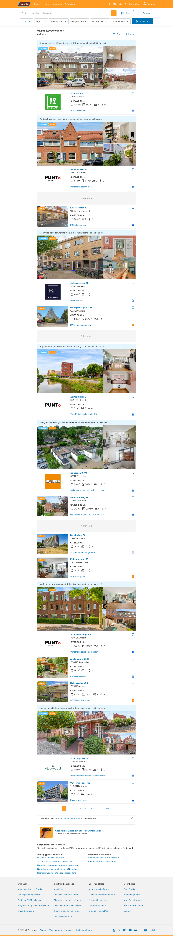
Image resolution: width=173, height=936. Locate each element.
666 (108, 808)
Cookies (68, 930)
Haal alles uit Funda (63, 916)
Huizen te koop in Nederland (50, 857)
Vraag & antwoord (26, 911)
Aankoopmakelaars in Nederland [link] (103, 857)
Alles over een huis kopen (66, 894)
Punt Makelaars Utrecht (81, 186)
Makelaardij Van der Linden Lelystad (87, 490)
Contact (127, 911)
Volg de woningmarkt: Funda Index (34, 905)
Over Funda (129, 889)
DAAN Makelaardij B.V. (81, 325)
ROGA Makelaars (78, 110)
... (102, 808)
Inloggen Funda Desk (99, 911)
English (152, 930)
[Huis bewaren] (132, 93)
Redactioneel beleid (133, 905)
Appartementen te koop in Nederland (55, 861)
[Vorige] (55, 808)
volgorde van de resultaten (70, 818)
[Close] (131, 818)
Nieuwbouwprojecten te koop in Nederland (57, 869)
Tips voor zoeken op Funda (66, 911)
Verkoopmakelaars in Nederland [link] (103, 861)
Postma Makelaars (78, 800)
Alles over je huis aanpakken (67, 905)
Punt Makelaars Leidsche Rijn (84, 414)
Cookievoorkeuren (84, 930)
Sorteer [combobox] (126, 34)
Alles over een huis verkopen (67, 900)
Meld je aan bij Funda (99, 889)
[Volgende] (117, 808)
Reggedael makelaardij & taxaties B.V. (88, 775)
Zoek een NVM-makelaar (29, 900)
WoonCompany (77, 576)
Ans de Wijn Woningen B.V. (83, 552)
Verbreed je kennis (98, 905)
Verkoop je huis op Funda (30, 889)
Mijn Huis (58, 889)
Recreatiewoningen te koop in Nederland (56, 873)
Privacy (42, 930)
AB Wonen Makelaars (80, 700)
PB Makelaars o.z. (78, 225)
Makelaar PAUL (77, 300)
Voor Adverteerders (133, 900)
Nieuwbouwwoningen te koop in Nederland (58, 865)
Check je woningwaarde (29, 894)
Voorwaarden (55, 930)
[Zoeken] (114, 13)
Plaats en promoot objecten (102, 894)
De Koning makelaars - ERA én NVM (87, 514)
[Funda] (24, 4)
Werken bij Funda (132, 894)
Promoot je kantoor (98, 900)
